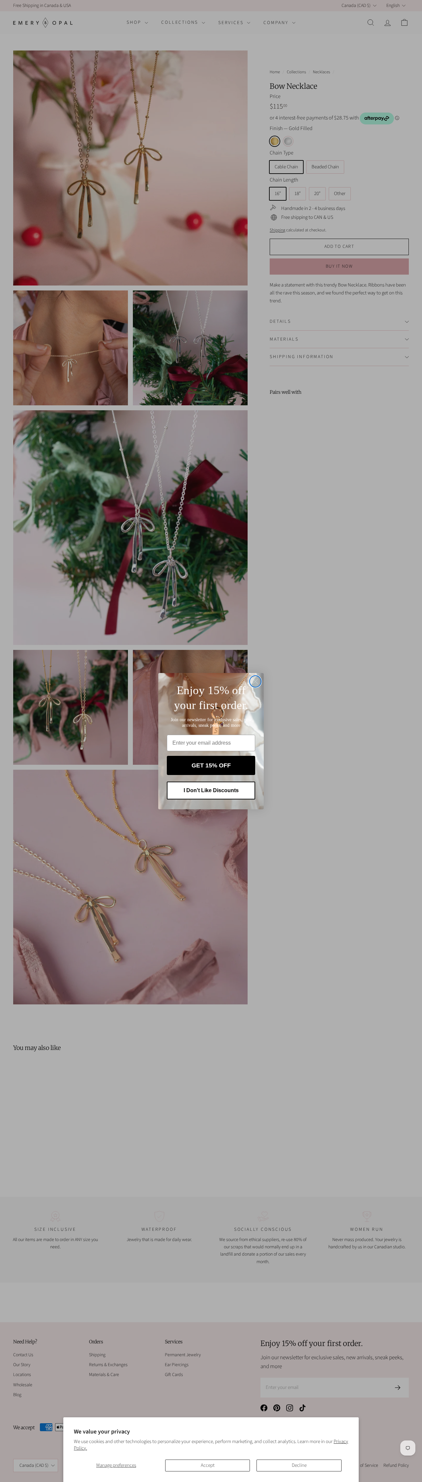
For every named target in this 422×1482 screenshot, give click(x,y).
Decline (299, 1465)
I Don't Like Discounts (211, 790)
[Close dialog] (255, 681)
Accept (208, 1465)
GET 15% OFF (211, 765)
